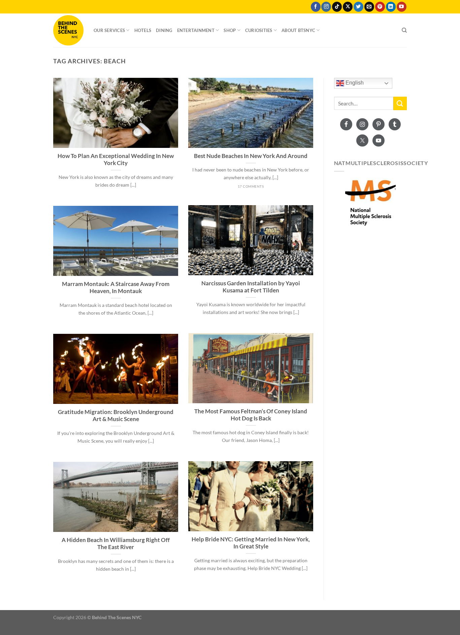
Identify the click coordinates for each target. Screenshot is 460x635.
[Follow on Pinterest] (380, 7)
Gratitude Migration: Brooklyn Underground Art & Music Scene (115, 416)
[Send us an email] (369, 7)
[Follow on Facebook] (316, 7)
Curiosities (258, 30)
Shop (230, 30)
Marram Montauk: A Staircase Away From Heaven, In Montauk (115, 288)
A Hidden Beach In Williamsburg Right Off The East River (116, 544)
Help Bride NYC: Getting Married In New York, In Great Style (251, 543)
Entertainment (196, 30)
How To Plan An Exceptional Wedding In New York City (116, 160)
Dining (164, 30)
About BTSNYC (298, 30)
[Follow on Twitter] (358, 7)
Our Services (109, 30)
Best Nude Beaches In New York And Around (250, 156)
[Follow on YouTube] (401, 7)
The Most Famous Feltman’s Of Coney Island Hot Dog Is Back (250, 415)
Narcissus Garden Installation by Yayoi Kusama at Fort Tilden (250, 287)
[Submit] (400, 103)
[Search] (404, 30)
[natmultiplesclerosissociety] (370, 202)
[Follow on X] (348, 7)
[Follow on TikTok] (337, 7)
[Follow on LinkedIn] (391, 7)
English (354, 83)
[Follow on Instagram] (326, 7)
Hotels (143, 30)
